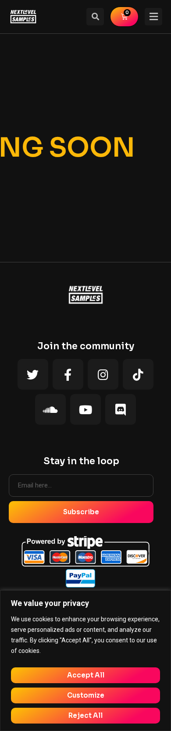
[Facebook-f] (68, 374)
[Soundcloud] (50, 409)
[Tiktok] (138, 374)
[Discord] (120, 409)
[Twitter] (33, 374)
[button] (95, 16)
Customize (85, 695)
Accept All (85, 675)
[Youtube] (85, 409)
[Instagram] (103, 374)
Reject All (85, 715)
